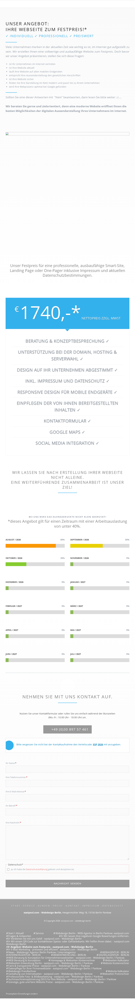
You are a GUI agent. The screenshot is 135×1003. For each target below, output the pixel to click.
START (16, 905)
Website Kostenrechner (116, 963)
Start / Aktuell (16, 933)
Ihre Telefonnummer (16, 777)
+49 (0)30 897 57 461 (69, 729)
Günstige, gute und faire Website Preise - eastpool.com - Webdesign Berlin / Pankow (56, 982)
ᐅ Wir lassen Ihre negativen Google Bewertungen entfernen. (95, 936)
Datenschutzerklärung (37, 869)
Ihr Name (11, 763)
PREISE (58, 905)
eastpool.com (67, 921)
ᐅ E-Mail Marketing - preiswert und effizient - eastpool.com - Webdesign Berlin (52, 949)
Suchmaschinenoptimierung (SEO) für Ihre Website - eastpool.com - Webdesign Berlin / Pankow (62, 979)
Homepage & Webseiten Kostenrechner (73, 960)
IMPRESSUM (91, 905)
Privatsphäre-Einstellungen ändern (22, 993)
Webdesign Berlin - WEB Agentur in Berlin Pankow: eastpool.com (92, 933)
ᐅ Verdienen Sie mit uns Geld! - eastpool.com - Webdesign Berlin (45, 938)
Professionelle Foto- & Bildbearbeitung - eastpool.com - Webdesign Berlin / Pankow (55, 976)
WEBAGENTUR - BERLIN (115, 952)
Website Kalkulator (118, 971)
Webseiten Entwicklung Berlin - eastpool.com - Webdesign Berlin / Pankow (50, 963)
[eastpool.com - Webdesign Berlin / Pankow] (67, 4)
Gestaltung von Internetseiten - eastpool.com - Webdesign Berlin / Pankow (50, 973)
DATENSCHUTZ (112, 905)
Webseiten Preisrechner (115, 973)
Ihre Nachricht (13, 822)
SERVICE (29, 905)
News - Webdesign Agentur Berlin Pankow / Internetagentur (42, 952)
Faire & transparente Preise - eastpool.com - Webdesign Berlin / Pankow (49, 965)
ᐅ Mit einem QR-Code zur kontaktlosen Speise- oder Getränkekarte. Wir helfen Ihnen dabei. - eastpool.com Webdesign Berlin (67, 943)
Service (40, 933)
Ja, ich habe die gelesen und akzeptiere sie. (42, 869)
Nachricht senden (67, 883)
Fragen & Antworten (19, 936)
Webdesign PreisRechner (22, 971)
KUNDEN (44, 905)
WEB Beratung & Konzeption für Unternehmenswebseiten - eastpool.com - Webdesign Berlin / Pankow (66, 957)
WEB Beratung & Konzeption (24, 960)
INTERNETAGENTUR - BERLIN (24, 954)
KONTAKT (73, 905)
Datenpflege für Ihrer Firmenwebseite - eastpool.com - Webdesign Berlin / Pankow (55, 968)
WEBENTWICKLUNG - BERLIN (69, 954)
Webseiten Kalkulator (117, 960)
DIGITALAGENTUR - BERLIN (114, 954)
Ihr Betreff (11, 805)
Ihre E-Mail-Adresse (16, 791)
